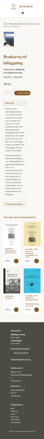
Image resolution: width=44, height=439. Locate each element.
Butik (13, 408)
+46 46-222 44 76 (21, 353)
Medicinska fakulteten (17, 23)
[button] (16, 261)
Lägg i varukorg (23, 93)
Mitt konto (15, 417)
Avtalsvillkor (15, 419)
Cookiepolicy (16, 422)
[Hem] (18, 13)
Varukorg (14, 411)
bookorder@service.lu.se (21, 359)
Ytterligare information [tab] (14, 204)
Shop (5, 23)
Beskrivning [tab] (9, 103)
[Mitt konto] (26, 13)
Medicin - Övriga (33, 23)
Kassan (13, 414)
